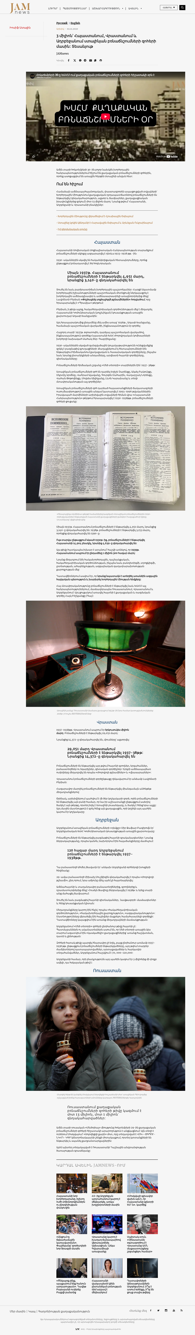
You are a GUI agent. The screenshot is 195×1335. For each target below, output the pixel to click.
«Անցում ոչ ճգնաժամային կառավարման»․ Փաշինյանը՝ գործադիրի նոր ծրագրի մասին (71, 1242)
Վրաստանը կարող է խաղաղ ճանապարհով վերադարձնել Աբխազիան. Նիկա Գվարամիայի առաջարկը (106, 1244)
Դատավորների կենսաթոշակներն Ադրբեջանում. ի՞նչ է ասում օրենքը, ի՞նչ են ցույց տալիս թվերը (140, 1286)
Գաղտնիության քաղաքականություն (64, 1311)
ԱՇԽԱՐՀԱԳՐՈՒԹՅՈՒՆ (106, 8)
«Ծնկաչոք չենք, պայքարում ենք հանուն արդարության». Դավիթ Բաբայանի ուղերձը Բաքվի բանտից (71, 1286)
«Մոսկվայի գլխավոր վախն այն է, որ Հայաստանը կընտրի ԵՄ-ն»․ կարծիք (140, 1200)
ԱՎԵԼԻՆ (133, 8)
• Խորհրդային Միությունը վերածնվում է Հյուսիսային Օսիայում (94, 216)
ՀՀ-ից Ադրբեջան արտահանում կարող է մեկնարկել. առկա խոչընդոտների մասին (106, 1200)
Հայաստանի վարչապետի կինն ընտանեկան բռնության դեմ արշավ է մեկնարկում (107, 1286)
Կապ (31, 1311)
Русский (62, 23)
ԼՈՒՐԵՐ (53, 8)
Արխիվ (61, 28)
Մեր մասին (17, 1311)
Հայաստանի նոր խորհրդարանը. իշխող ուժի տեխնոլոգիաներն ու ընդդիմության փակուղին (70, 1202)
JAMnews (62, 53)
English (75, 23)
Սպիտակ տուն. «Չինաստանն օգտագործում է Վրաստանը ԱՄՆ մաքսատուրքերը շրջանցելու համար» (139, 1244)
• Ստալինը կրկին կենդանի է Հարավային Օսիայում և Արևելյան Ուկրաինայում (104, 222)
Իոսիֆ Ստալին (20, 27)
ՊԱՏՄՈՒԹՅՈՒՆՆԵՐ (75, 8)
